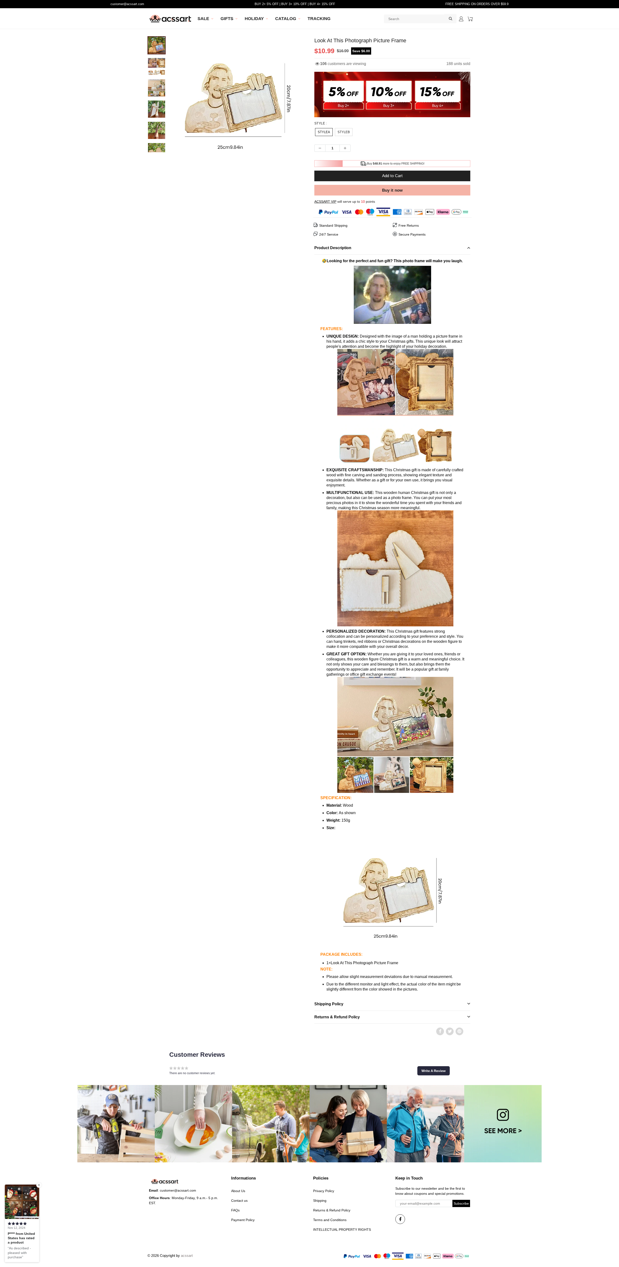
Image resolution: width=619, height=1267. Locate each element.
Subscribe (461, 1203)
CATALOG (285, 18)
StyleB (344, 132)
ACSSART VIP (325, 201)
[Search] (450, 18)
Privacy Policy (323, 1191)
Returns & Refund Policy (331, 1210)
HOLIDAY (254, 18)
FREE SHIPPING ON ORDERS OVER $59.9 (476, 4)
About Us (238, 1191)
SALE (203, 18)
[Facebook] (400, 1219)
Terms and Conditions (329, 1220)
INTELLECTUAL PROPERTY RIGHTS (342, 1229)
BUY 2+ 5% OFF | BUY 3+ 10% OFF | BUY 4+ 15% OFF (295, 4)
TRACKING (319, 18)
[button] (433, 1070)
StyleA (324, 132)
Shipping (319, 1200)
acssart (187, 1255)
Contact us (239, 1200)
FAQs (235, 1210)
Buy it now (392, 190)
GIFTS (227, 18)
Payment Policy (243, 1220)
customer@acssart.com (127, 4)
